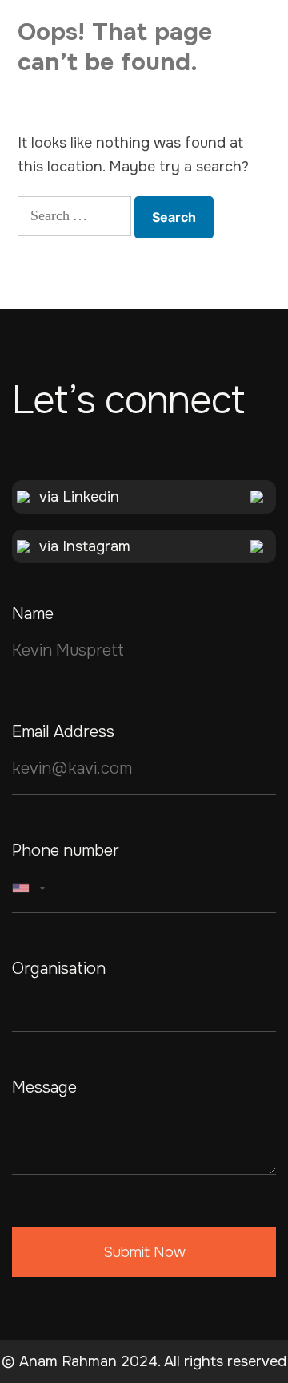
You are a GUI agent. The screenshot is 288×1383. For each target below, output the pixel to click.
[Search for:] (74, 216)
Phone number (65, 851)
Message (44, 1088)
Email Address (63, 732)
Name (33, 614)
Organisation (59, 969)
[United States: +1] (31, 889)
